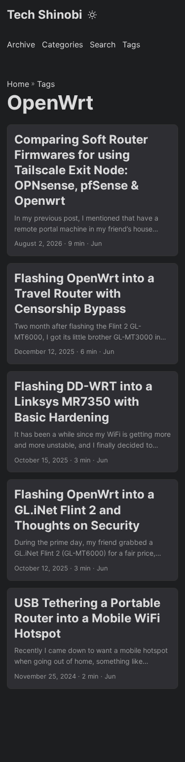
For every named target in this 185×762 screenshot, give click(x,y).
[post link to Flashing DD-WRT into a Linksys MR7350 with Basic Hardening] (92, 422)
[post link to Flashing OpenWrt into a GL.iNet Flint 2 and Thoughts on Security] (92, 530)
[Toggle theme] (92, 15)
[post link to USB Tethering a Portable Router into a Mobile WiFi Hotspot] (92, 638)
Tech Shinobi (44, 14)
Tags (46, 84)
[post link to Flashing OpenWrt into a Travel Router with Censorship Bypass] (92, 314)
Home (18, 84)
